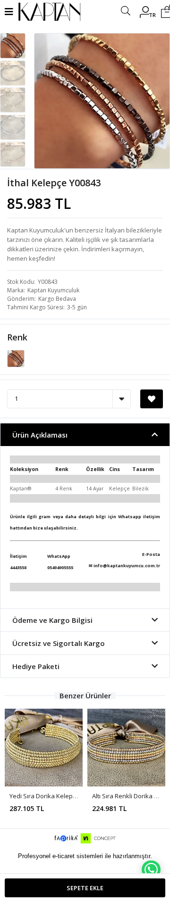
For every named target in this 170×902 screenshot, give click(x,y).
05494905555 (60, 567)
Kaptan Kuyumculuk (53, 290)
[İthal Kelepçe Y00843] (16, 358)
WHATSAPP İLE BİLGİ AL (151, 869)
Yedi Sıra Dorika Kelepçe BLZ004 (55, 796)
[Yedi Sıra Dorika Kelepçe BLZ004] (44, 747)
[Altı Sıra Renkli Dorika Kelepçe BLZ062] (126, 747)
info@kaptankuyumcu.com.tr (127, 566)
